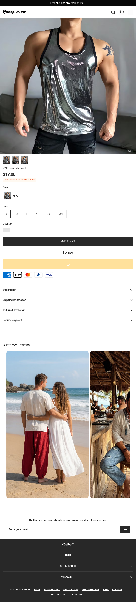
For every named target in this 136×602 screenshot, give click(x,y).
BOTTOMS (117, 589)
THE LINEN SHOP (90, 589)
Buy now (68, 253)
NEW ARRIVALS (52, 589)
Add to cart (68, 241)
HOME (37, 589)
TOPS (106, 589)
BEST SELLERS (70, 589)
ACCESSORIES (76, 594)
